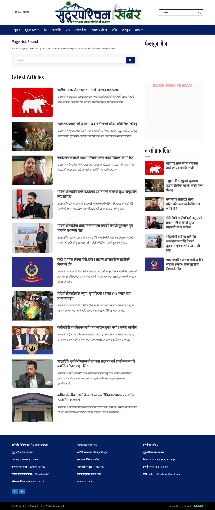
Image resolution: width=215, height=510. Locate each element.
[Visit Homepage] (98, 12)
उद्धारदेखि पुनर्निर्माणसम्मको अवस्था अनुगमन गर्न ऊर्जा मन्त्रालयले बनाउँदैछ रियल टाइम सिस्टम (96, 364)
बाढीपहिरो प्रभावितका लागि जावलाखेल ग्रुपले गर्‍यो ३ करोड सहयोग (97, 327)
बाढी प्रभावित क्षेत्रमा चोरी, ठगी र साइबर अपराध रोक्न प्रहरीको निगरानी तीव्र (93, 262)
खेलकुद (126, 29)
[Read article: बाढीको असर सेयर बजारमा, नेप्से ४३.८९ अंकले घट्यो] (32, 102)
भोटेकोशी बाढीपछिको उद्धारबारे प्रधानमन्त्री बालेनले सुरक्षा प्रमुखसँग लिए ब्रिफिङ (97, 194)
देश (45, 29)
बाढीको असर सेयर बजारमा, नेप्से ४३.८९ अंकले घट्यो (88, 90)
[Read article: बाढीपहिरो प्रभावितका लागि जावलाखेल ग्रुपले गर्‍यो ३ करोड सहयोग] (32, 339)
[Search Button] (200, 12)
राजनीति (56, 29)
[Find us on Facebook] (15, 491)
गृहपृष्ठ (17, 29)
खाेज (114, 29)
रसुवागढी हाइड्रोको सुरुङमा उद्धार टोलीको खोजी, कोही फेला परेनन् (97, 124)
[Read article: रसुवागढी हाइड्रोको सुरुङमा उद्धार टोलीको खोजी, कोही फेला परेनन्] (32, 136)
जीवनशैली (80, 29)
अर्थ (68, 29)
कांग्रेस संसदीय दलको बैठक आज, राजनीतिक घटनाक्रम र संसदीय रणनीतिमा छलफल (95, 397)
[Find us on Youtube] (22, 491)
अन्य (137, 29)
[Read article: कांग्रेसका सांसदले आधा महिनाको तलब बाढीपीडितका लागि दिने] (32, 170)
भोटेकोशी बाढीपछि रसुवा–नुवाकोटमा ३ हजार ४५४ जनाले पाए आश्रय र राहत (93, 296)
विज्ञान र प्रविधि (99, 29)
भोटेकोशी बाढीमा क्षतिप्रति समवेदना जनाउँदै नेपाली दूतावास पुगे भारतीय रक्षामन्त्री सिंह (95, 228)
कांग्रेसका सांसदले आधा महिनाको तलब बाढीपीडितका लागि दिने (95, 158)
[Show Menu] (202, 30)
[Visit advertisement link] (174, 111)
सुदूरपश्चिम (30, 29)
